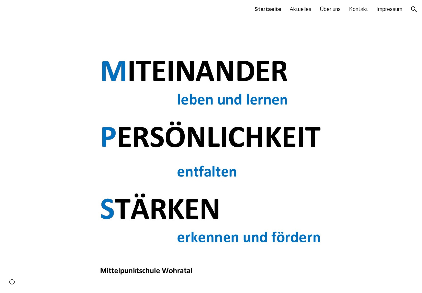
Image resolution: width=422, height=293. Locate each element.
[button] (414, 9)
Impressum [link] (389, 9)
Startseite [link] (268, 9)
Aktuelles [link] (300, 9)
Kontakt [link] (358, 9)
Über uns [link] (330, 9)
